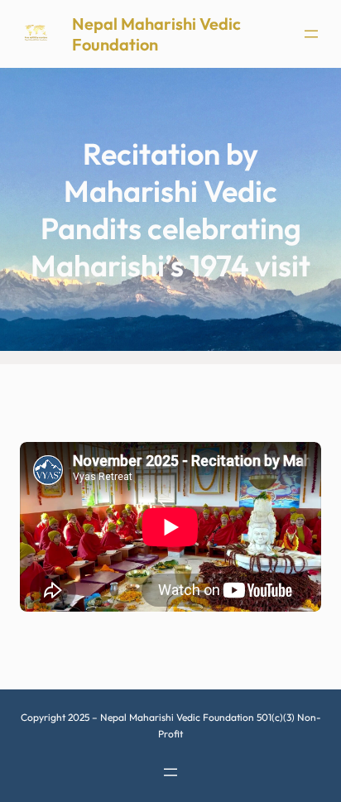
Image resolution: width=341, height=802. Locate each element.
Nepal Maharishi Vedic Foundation (156, 34)
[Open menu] (311, 34)
